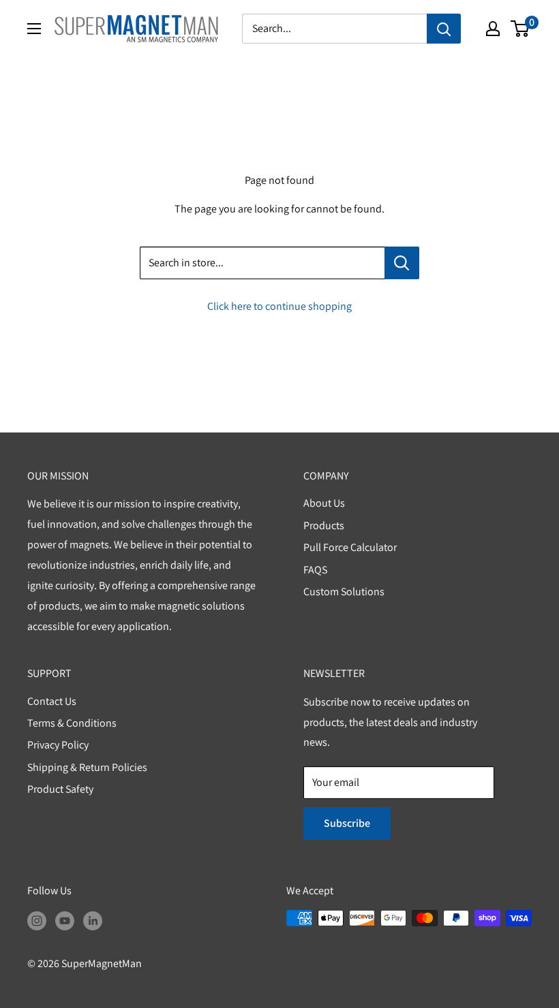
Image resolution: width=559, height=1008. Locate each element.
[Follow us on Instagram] (36, 920)
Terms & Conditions (72, 723)
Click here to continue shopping (279, 306)
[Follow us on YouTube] (64, 920)
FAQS (315, 570)
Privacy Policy (58, 745)
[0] (520, 28)
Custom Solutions (343, 591)
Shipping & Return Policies (87, 767)
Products (323, 525)
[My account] (493, 28)
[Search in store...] (401, 263)
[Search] (444, 29)
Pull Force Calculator (350, 547)
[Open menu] (34, 28)
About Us (324, 503)
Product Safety (60, 789)
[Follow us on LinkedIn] (92, 920)
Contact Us (51, 701)
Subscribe (347, 823)
